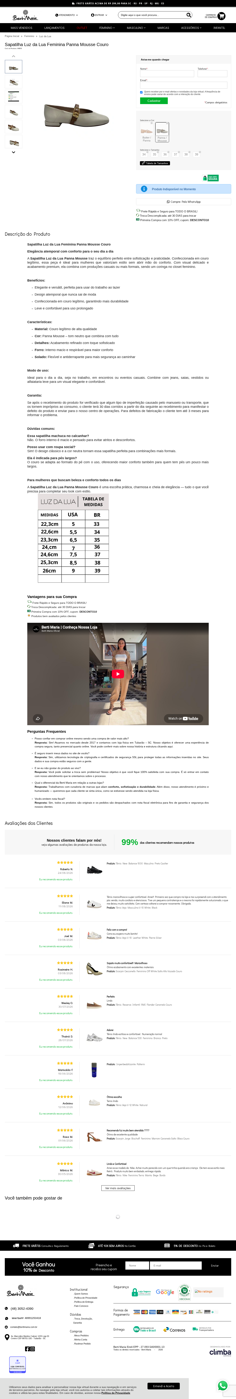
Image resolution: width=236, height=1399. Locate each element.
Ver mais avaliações (118, 1188)
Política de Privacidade (115, 1392)
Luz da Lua (45, 36)
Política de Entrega (83, 1302)
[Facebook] (27, 1349)
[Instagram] (32, 1349)
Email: (144, 80)
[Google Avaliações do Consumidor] (208, 1292)
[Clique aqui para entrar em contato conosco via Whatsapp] (222, 1385)
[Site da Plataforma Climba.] (220, 1351)
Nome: (144, 68)
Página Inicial (12, 36)
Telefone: (203, 68)
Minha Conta (80, 1339)
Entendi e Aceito (163, 1386)
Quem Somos (81, 1294)
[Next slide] (13, 151)
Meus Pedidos (81, 1335)
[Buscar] (188, 15)
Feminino (29, 36)
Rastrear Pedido (82, 1343)
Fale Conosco (81, 1306)
